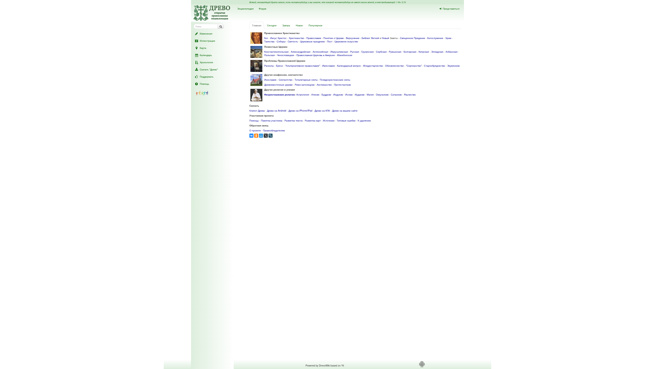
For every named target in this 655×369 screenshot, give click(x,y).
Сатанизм (396, 94)
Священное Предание (412, 38)
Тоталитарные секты (306, 79)
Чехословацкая (285, 55)
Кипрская (424, 51)
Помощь (204, 83)
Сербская (381, 51)
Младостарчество (373, 65)
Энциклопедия (245, 8)
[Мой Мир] (261, 136)
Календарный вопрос (349, 65)
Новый (385, 38)
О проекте (255, 130)
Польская (269, 55)
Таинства (269, 41)
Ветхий (375, 38)
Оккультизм (382, 94)
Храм (448, 38)
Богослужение (435, 38)
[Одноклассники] (256, 136)
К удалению (364, 120)
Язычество (410, 94)
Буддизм (326, 94)
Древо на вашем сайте (345, 110)
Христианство (296, 38)
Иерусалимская (339, 51)
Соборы (281, 41)
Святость (293, 41)
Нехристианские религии (279, 94)
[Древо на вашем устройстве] (422, 365)
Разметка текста (294, 120)
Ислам (349, 94)
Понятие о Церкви (333, 38)
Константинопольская (276, 51)
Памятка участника (271, 120)
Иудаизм (360, 94)
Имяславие (328, 65)
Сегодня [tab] (271, 25)
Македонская (344, 55)
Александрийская (300, 51)
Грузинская (367, 51)
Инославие (270, 79)
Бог (266, 38)
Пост (329, 41)
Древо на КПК (322, 110)
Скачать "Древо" (209, 69)
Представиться (451, 8)
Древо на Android (276, 110)
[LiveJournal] (270, 136)
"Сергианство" (414, 65)
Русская (354, 51)
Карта (203, 48)
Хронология (206, 62)
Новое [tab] (299, 25)
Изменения (206, 33)
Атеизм (315, 94)
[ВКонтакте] (251, 136)
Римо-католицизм (305, 84)
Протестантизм (342, 84)
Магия (370, 94)
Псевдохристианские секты (335, 79)
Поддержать (206, 76)
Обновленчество (394, 65)
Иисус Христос (278, 38)
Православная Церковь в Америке (315, 55)
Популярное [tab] (315, 25)
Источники (328, 120)
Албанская (451, 51)
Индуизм (338, 94)
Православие (313, 38)
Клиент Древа (257, 110)
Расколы (269, 65)
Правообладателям (274, 130)
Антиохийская (320, 51)
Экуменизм (453, 65)
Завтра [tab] (286, 25)
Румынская (395, 51)
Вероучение (352, 38)
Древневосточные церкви (278, 84)
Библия (366, 38)
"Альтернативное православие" (302, 65)
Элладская (437, 51)
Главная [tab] (256, 25)
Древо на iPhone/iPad (300, 110)
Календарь (206, 55)
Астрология (302, 94)
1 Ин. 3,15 (401, 2)
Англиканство (324, 84)
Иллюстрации (207, 40)
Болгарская (410, 51)
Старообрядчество (434, 65)
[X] (266, 136)
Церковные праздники (312, 41)
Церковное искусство (346, 41)
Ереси (279, 65)
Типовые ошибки (346, 120)
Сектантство (285, 79)
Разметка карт (313, 120)
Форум (262, 8)
